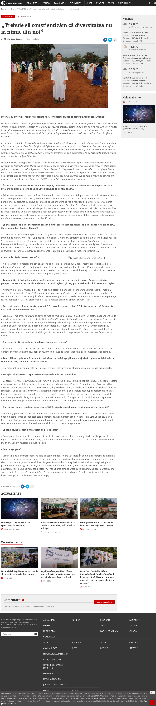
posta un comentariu (45, 606)
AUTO (74, 648)
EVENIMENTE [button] (75, 3)
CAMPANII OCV (50, 648)
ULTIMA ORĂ (49, 631)
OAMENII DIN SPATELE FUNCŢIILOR (53, 666)
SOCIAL (111, 3)
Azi (124, 101)
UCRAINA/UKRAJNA (52, 679)
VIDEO (75, 690)
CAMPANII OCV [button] (124, 3)
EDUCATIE (30, 9)
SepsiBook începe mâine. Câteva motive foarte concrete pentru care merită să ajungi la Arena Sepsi (58, 574)
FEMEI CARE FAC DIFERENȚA (55, 653)
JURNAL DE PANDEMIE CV (54, 684)
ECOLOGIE (105, 648)
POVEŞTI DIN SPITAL (52, 659)
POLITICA (46, 3)
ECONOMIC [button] (59, 3)
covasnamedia (14, 2)
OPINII (46, 690)
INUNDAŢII (48, 673)
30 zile (135, 101)
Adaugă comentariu (104, 602)
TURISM (103, 625)
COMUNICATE (49, 636)
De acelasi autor (12, 542)
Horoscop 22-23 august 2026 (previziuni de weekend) (15, 524)
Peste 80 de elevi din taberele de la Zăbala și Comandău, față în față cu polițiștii (58, 525)
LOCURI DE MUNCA (109, 631)
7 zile (129, 101)
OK (152, 693)
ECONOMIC (105, 620)
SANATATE (100, 3)
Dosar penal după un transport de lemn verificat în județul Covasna (96, 524)
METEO (46, 625)
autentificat (19, 606)
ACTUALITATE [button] (31, 3)
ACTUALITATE (8, 16)
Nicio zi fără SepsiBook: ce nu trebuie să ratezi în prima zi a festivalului (19, 572)
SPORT (89, 3)
